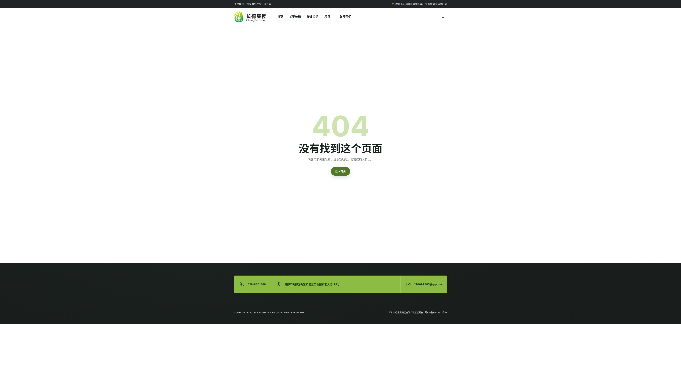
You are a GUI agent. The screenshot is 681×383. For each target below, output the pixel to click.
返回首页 (340, 171)
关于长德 (295, 16)
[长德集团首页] (250, 16)
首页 (280, 16)
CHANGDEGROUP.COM (267, 312)
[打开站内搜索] (443, 17)
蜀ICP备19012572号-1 (436, 312)
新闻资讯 (312, 16)
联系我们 (345, 16)
